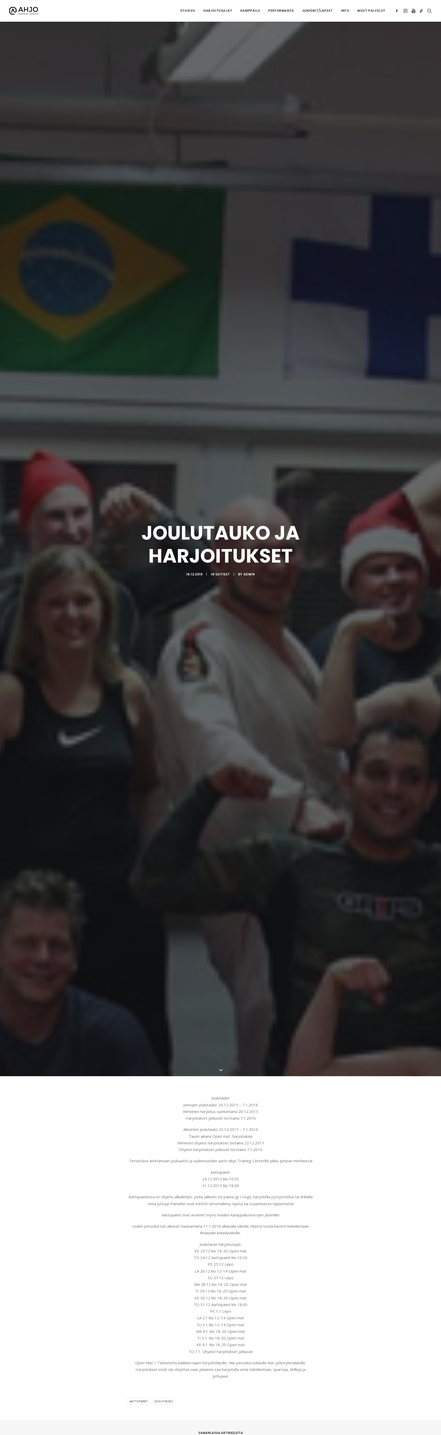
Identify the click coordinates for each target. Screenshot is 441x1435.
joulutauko (164, 1401)
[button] (398, 10)
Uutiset (222, 574)
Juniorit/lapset (317, 10)
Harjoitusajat (217, 10)
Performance (281, 10)
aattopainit (138, 1401)
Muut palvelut (371, 10)
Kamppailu (250, 10)
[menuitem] (188, 10)
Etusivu (187, 10)
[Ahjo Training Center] (23, 11)
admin (249, 574)
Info (345, 10)
